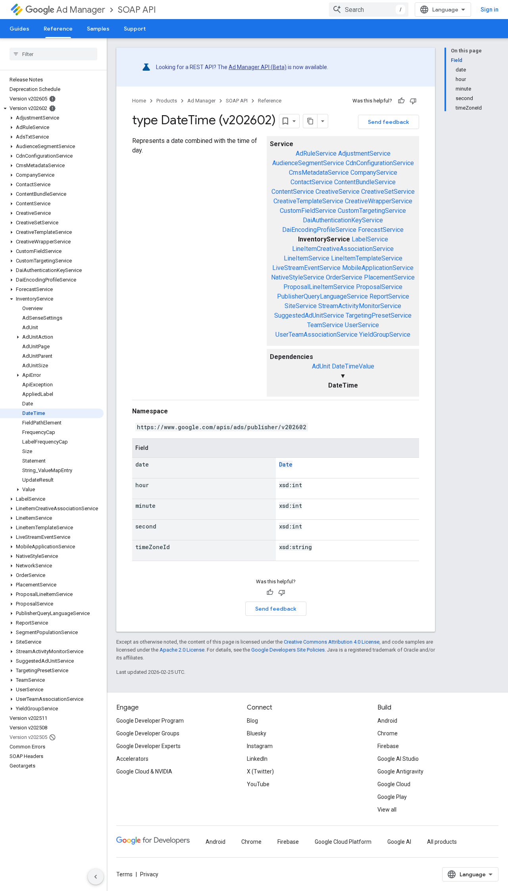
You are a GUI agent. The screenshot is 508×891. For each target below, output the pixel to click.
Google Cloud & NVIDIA (144, 771)
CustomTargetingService (372, 210)
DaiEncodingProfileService (319, 229)
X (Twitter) (260, 771)
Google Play (392, 797)
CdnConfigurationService (380, 163)
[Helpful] (401, 101)
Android (387, 720)
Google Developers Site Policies (288, 650)
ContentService (292, 191)
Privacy (149, 874)
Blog (252, 720)
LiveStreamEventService (306, 268)
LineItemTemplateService (366, 258)
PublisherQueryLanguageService (322, 296)
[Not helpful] (413, 101)
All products (442, 842)
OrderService (344, 277)
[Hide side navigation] (96, 877)
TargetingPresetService (379, 315)
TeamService (325, 325)
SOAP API (137, 9)
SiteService (301, 306)
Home (139, 101)
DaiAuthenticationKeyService (343, 220)
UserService (362, 325)
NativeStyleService (297, 277)
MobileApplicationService (378, 268)
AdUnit (321, 366)
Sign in (489, 9)
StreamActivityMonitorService (359, 306)
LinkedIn (257, 759)
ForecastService (381, 229)
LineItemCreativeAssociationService (343, 249)
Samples (98, 28)
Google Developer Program (150, 720)
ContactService (312, 182)
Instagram (260, 746)
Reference (58, 28)
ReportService (389, 296)
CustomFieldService (308, 210)
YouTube (258, 784)
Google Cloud (393, 784)
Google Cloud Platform (343, 842)
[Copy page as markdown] (310, 121)
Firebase (388, 746)
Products (166, 101)
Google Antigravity (400, 771)
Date (285, 464)
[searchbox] (53, 54)
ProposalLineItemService (318, 287)
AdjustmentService (364, 153)
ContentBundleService (365, 182)
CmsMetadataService (319, 172)
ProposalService (379, 287)
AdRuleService (316, 153)
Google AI (399, 842)
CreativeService (338, 191)
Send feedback (388, 121)
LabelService (370, 239)
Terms (124, 874)
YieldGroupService (384, 334)
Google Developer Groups (147, 733)
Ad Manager (80, 9)
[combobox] (368, 9)
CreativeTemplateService (308, 201)
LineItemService (306, 258)
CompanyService (373, 172)
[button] (52, 108)
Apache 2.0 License (182, 650)
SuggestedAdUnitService (309, 315)
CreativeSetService (388, 191)
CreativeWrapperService (378, 201)
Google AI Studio (398, 759)
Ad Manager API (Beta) (258, 67)
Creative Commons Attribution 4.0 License (331, 642)
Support (135, 28)
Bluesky (256, 733)
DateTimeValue (353, 366)
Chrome (387, 733)
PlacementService (389, 277)
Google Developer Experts (148, 746)
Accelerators (132, 759)
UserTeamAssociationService (316, 334)
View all (386, 809)
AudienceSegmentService (308, 163)
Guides (19, 28)
